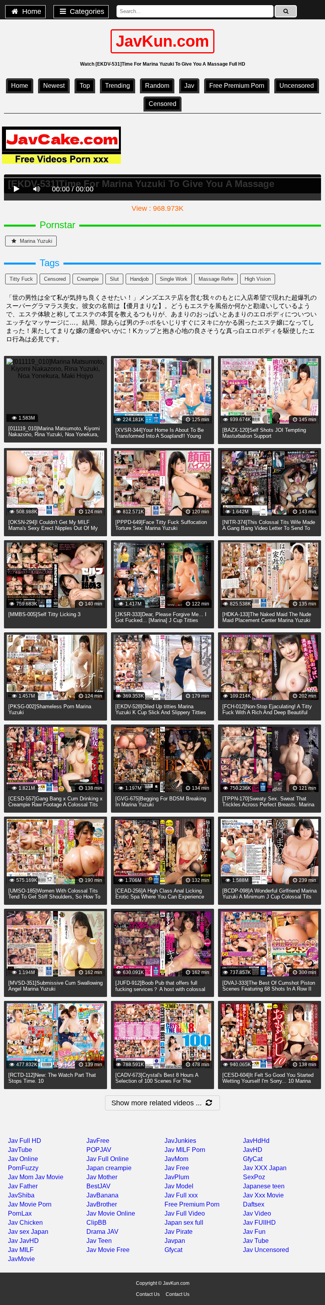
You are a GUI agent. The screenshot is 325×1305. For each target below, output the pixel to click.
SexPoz (254, 1177)
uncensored (296, 85)
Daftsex (253, 1204)
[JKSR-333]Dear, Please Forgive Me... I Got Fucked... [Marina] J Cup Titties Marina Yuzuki (160, 620)
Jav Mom (20, 1177)
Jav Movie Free (108, 1249)
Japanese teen (264, 1186)
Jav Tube (256, 1240)
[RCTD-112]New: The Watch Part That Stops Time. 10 (52, 1078)
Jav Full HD (24, 1140)
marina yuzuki (35, 241)
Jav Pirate (178, 1231)
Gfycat (173, 1249)
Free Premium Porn (236, 85)
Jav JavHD (23, 1240)
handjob (139, 279)
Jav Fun (254, 1231)
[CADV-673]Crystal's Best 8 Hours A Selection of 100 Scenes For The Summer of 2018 (156, 1081)
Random (157, 85)
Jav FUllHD (259, 1222)
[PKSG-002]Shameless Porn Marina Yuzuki (49, 709)
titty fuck (21, 279)
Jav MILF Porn (184, 1149)
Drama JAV (102, 1231)
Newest (54, 85)
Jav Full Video (184, 1213)
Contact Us (148, 1294)
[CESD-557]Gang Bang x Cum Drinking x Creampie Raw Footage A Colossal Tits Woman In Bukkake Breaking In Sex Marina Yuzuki (55, 807)
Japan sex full (183, 1222)
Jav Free (176, 1168)
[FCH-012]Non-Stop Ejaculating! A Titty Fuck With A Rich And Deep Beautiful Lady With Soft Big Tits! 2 (267, 712)
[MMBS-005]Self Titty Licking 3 (44, 614)
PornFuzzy (23, 1168)
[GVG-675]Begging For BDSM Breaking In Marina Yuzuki (160, 802)
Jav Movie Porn (30, 1204)
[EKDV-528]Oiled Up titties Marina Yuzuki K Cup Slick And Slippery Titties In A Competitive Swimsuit (160, 712)
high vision (258, 279)
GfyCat (252, 1159)
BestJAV (98, 1186)
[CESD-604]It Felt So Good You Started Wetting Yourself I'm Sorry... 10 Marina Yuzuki (268, 1081)
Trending (117, 85)
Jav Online (23, 1159)
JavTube (20, 1149)
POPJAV (98, 1149)
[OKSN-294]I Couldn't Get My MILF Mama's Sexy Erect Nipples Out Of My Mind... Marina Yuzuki (53, 528)
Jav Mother (101, 1177)
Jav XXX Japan (265, 1168)
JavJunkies (180, 1140)
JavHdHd (256, 1140)
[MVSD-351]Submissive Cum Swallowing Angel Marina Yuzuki (55, 986)
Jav (189, 85)
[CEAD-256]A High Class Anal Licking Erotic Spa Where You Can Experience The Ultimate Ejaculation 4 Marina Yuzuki (159, 900)
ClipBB (96, 1222)
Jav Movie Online (110, 1213)
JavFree (97, 1140)
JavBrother (101, 1204)
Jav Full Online (107, 1159)
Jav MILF (21, 1249)
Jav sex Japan (28, 1231)
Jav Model (178, 1186)
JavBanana (102, 1195)
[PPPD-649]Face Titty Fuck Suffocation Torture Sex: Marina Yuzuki (161, 525)
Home (30, 11)
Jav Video (257, 1213)
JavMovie (21, 1259)
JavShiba (21, 1195)
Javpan (174, 1240)
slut (114, 279)
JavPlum (176, 1177)
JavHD (252, 1149)
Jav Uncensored (266, 1249)
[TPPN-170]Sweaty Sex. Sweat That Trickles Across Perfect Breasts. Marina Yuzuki (268, 804)
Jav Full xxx (181, 1195)
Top (85, 85)
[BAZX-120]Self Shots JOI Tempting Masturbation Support (264, 433)
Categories (86, 11)
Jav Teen (99, 1240)
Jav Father (23, 1186)
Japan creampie (109, 1168)
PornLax (20, 1213)
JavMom (176, 1159)
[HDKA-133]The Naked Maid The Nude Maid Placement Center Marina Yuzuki (266, 617)
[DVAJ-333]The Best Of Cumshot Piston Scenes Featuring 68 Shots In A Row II (268, 986)
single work (173, 279)
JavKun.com (162, 41)
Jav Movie (49, 1177)
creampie (88, 279)
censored (162, 103)
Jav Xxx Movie (263, 1195)
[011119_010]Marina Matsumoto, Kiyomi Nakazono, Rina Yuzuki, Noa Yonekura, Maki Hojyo (54, 434)
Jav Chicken (25, 1222)
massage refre (216, 279)
